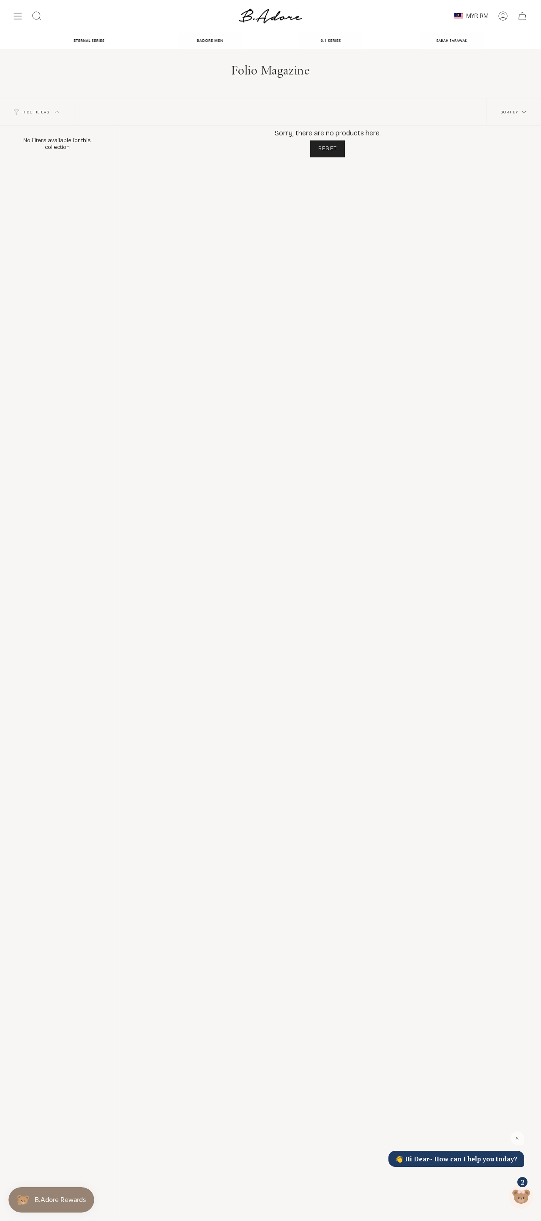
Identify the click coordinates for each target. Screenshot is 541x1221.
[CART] (522, 16)
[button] (36, 16)
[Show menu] (17, 16)
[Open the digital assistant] (521, 1197)
